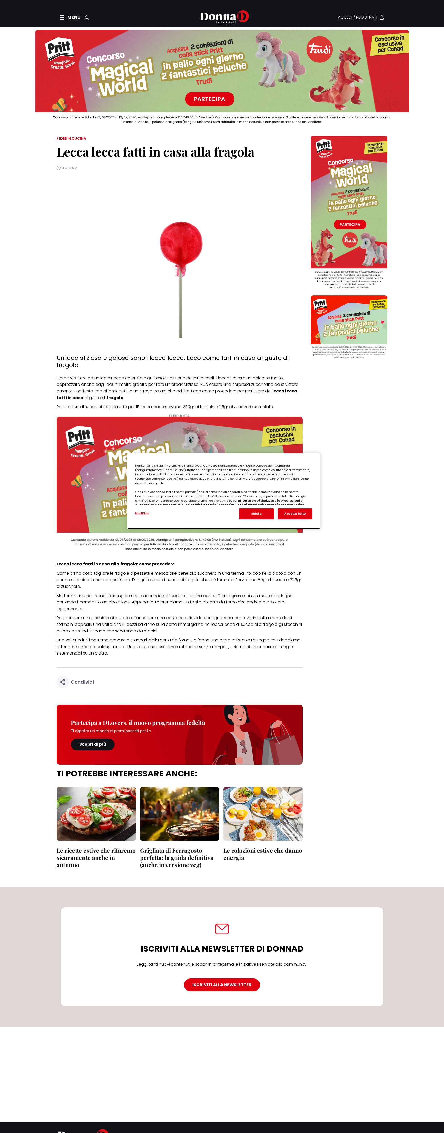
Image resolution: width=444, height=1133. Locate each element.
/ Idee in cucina (71, 138)
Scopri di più (92, 744)
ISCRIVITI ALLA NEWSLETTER (222, 985)
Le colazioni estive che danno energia (262, 853)
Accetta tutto (295, 514)
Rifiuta (256, 514)
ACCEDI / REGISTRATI (357, 17)
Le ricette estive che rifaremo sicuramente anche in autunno (96, 857)
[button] (70, 17)
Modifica (142, 513)
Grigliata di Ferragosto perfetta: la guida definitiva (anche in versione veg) (177, 857)
